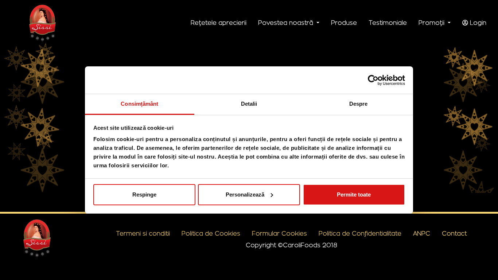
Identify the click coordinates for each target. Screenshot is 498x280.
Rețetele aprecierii (218, 23)
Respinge (144, 194)
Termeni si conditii (143, 234)
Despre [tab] (358, 104)
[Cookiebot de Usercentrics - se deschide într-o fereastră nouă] (373, 80)
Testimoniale (388, 23)
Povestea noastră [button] (286, 23)
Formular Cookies (279, 234)
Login (477, 23)
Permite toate (354, 194)
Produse (344, 23)
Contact (454, 234)
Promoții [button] (432, 23)
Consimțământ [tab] (139, 104)
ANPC (421, 234)
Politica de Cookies (211, 234)
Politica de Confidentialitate (360, 234)
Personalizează (245, 194)
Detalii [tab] (249, 104)
